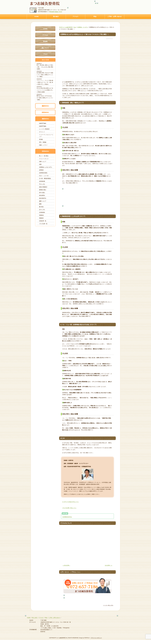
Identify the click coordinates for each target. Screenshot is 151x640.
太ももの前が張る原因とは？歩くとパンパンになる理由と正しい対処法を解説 (45, 90)
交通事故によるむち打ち (45, 167)
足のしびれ (42, 209)
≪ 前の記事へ (66, 565)
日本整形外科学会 (67, 517)
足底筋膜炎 (42, 212)
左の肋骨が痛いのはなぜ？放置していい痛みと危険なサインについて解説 (45, 74)
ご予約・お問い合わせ (114, 16)
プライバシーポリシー (96, 637)
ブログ (45, 54)
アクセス (75, 16)
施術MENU (45, 106)
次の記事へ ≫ (108, 565)
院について (45, 48)
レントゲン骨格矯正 (44, 129)
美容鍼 (41, 139)
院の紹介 (56, 16)
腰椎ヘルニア (42, 201)
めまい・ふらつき (44, 175)
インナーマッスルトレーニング (46, 135)
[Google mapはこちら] (55, 11)
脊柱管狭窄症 (42, 198)
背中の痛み (42, 192)
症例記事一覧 (42, 221)
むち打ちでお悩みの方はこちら (70, 501)
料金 (95, 16)
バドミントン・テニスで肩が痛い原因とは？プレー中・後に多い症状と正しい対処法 (45, 82)
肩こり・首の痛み (44, 156)
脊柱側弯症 (42, 195)
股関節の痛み (42, 189)
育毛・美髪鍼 (42, 142)
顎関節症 (41, 215)
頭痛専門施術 (42, 126)
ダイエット (42, 131)
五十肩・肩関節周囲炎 (45, 178)
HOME (36, 16)
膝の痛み (41, 206)
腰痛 (40, 204)
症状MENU (45, 112)
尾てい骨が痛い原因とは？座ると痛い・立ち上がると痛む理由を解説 (45, 66)
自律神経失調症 (43, 172)
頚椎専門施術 (42, 123)
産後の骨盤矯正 (43, 187)
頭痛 (40, 164)
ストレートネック (44, 158)
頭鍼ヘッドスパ (43, 145)
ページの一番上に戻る (108, 605)
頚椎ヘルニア (42, 161)
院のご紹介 (34, 617)
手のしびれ (42, 184)
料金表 (45, 41)
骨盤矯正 (41, 218)
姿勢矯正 (41, 170)
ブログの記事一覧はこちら (69, 508)
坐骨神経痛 (42, 181)
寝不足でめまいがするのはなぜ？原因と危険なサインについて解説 (45, 97)
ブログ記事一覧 (43, 223)
